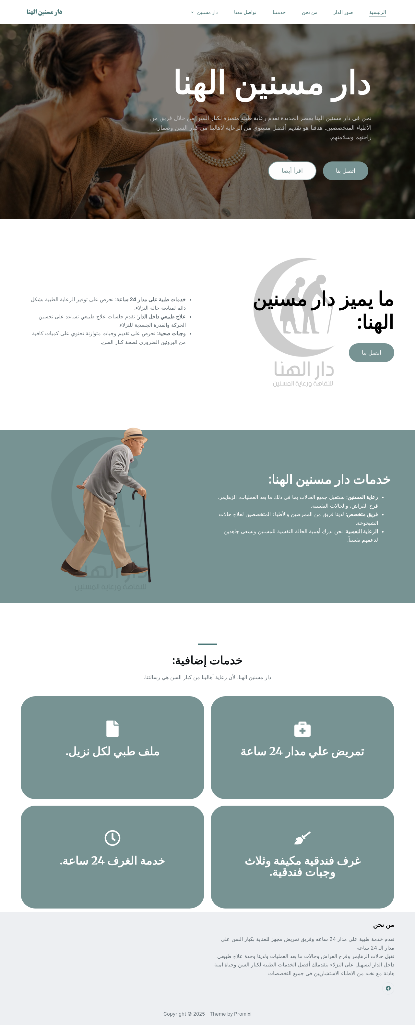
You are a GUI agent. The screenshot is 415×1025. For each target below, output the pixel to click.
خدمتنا (279, 12)
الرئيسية (377, 12)
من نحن (309, 12)
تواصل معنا (245, 12)
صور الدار (343, 12)
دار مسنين (207, 12)
